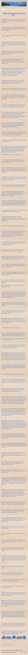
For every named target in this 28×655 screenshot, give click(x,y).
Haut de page (24, 652)
